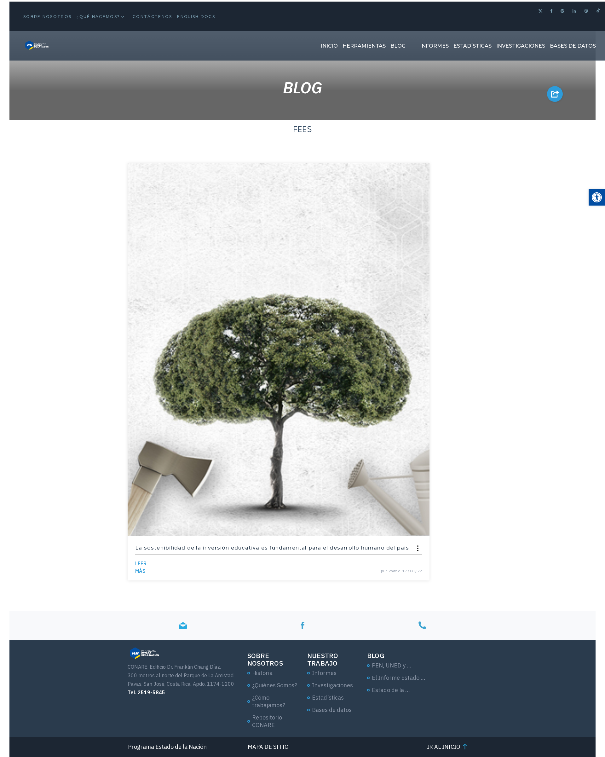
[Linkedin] (575, 11)
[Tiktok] (598, 11)
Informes (434, 46)
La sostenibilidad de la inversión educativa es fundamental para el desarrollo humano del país (272, 548)
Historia (262, 673)
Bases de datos (573, 46)
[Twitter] (540, 11)
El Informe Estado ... (398, 677)
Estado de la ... (391, 690)
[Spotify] (563, 11)
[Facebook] (551, 11)
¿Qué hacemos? (98, 16)
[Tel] (422, 625)
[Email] (183, 625)
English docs (196, 16)
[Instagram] (587, 11)
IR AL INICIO (443, 746)
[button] (597, 197)
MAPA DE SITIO (268, 746)
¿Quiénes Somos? (274, 685)
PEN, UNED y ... (392, 665)
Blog (398, 46)
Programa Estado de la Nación (167, 746)
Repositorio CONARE (267, 721)
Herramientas (364, 46)
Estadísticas (472, 46)
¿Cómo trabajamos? (268, 701)
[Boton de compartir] (555, 94)
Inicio (329, 46)
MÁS (141, 567)
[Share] (418, 548)
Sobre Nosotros (47, 16)
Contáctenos (152, 16)
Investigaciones (520, 46)
